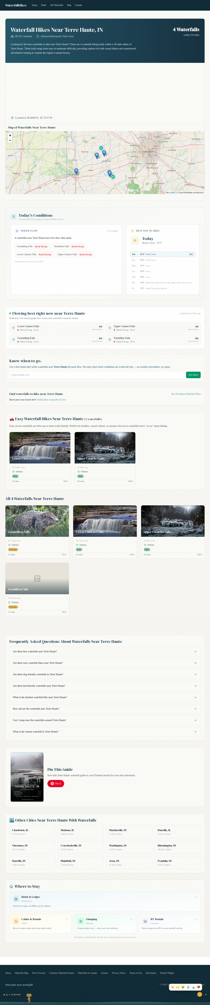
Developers (151, 973)
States (34, 5)
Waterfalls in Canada (87, 973)
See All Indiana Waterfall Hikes (186, 394)
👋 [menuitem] (172, 987)
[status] (12, 995)
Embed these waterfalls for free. (51, 399)
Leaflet (171, 192)
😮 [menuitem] (183, 987)
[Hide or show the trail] (206, 995)
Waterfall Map (21, 973)
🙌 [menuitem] (177, 987)
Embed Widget (167, 973)
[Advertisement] (105, 91)
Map (69, 5)
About (8, 973)
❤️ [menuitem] (198, 987)
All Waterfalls (56, 5)
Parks (43, 5)
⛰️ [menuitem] (193, 987)
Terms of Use (135, 973)
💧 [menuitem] (188, 987)
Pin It (58, 783)
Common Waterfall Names (61, 973)
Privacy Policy (119, 973)
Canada (78, 5)
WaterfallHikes (16, 5)
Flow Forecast (38, 973)
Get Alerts (193, 375)
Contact (104, 973)
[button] (76, 171)
